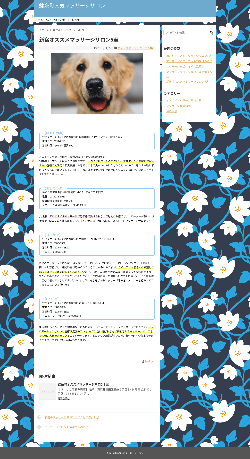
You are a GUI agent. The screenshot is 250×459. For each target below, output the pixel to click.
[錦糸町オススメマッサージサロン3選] (47, 391)
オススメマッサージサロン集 (135, 48)
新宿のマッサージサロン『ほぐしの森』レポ (72, 417)
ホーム (39, 19)
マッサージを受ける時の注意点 (185, 66)
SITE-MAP (74, 19)
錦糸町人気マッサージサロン (72, 5)
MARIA (149, 361)
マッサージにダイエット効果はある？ (189, 61)
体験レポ (171, 111)
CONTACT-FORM (55, 19)
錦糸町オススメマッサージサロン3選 (83, 384)
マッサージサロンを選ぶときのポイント (69, 427)
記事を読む (64, 398)
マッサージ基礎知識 (178, 106)
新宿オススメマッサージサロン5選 (187, 81)
